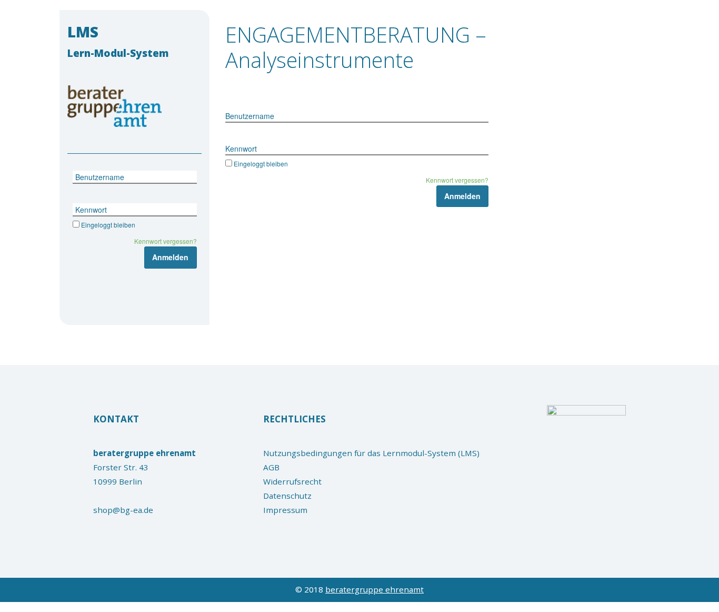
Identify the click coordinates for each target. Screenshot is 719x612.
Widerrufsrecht (292, 481)
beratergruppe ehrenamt (374, 589)
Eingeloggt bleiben (108, 224)
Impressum (285, 510)
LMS (118, 41)
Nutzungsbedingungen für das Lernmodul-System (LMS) (371, 453)
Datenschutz (287, 495)
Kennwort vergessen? (165, 240)
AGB (271, 467)
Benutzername (99, 177)
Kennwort (91, 209)
